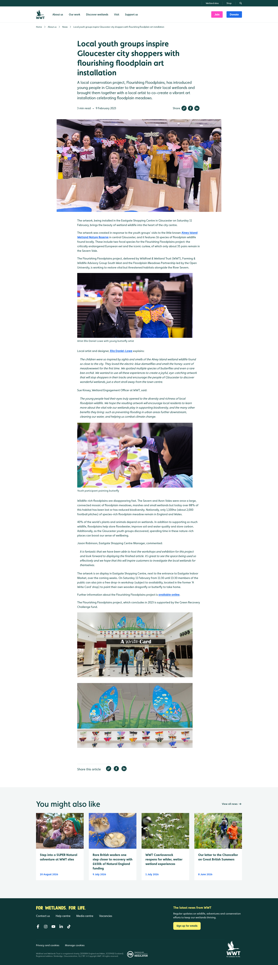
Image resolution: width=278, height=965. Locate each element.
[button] (184, 108)
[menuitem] (217, 14)
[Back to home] (233, 949)
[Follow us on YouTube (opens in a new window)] (53, 926)
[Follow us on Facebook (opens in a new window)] (38, 926)
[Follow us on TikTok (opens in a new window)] (69, 926)
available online (169, 594)
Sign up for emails (186, 925)
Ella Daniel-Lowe (121, 351)
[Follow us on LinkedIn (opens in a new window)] (61, 926)
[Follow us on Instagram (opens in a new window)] (46, 926)
